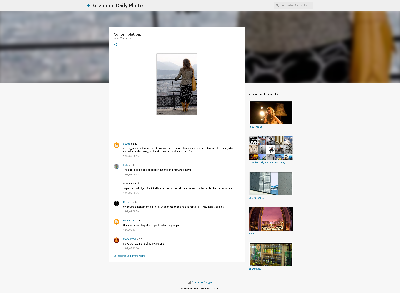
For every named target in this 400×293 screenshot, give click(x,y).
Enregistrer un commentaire (129, 255)
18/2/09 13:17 (131, 229)
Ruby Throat (255, 127)
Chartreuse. (255, 269)
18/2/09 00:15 (131, 156)
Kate (125, 165)
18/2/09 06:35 (131, 174)
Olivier (126, 202)
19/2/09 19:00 (131, 248)
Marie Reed (129, 238)
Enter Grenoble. (257, 198)
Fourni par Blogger (202, 282)
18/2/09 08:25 (131, 193)
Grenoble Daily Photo (118, 5)
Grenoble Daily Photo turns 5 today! (267, 162)
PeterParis (128, 220)
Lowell (126, 143)
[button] (116, 45)
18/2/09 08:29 (131, 211)
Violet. (252, 233)
